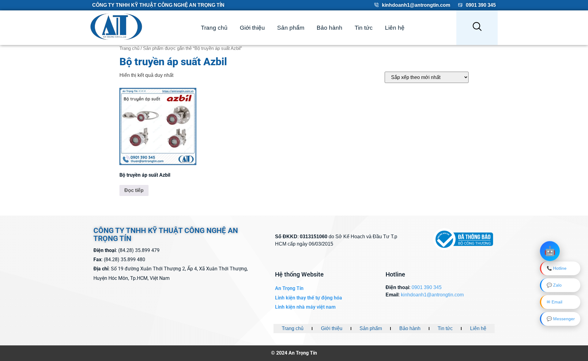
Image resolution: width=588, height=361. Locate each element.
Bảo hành (329, 27)
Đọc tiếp (134, 190)
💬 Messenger (561, 318)
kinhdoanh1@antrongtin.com (416, 5)
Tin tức (364, 27)
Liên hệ (395, 27)
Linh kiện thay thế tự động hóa (308, 298)
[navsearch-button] (477, 28)
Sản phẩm (290, 27)
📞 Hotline (557, 268)
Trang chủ (214, 27)
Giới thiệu (252, 27)
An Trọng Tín (289, 288)
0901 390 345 (481, 5)
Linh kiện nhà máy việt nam (305, 307)
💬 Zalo (554, 285)
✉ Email (554, 301)
